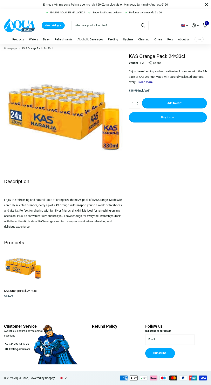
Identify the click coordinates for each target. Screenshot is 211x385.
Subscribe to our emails (158, 331)
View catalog (52, 25)
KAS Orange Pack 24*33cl (20, 290)
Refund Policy (104, 326)
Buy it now (168, 117)
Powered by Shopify (42, 378)
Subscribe (160, 353)
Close (206, 4)
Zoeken (143, 25)
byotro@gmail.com (19, 349)
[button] (138, 99)
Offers (158, 39)
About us (184, 39)
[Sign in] (195, 25)
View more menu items (199, 39)
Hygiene (128, 39)
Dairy (46, 39)
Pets (170, 39)
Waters (33, 39)
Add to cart (174, 103)
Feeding (113, 39)
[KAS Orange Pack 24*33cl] (23, 267)
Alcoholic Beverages (90, 39)
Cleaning (143, 39)
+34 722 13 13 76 (19, 344)
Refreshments (64, 39)
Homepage (10, 48)
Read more (145, 82)
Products (18, 39)
